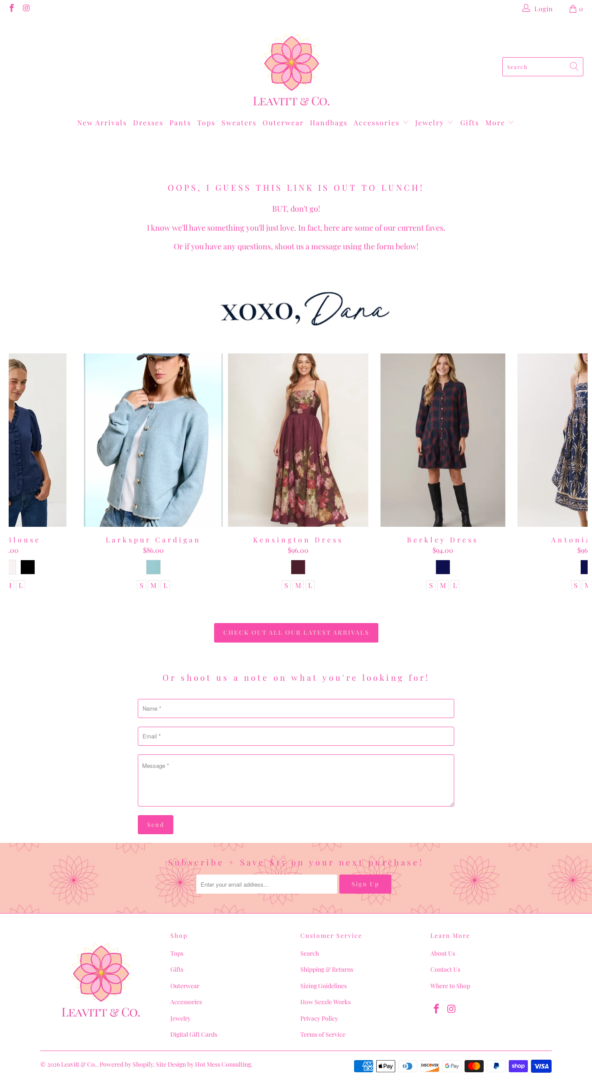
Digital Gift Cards (193, 1034)
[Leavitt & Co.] (291, 67)
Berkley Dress (443, 440)
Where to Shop (450, 986)
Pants (180, 122)
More (496, 122)
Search (309, 953)
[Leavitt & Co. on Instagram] (26, 8)
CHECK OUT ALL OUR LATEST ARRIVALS (296, 632)
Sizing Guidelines (323, 986)
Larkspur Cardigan (153, 440)
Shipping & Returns (326, 969)
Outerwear (283, 122)
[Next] (573, 472)
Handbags (329, 122)
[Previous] (22, 472)
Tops (206, 122)
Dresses (148, 122)
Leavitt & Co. (79, 1064)
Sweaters (239, 122)
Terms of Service (322, 1034)
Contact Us (445, 969)
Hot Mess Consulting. (224, 1064)
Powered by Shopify (126, 1064)
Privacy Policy (319, 1018)
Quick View (298, 459)
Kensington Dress (298, 440)
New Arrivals (102, 122)
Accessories (378, 122)
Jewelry (431, 122)
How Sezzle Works (325, 1002)
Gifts (469, 122)
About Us (442, 953)
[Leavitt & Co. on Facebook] (11, 8)
